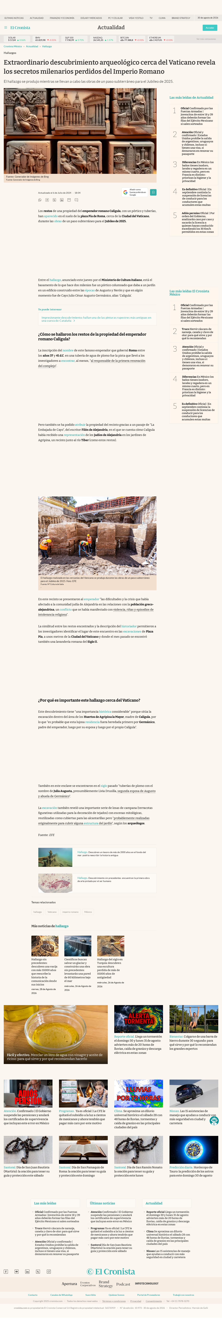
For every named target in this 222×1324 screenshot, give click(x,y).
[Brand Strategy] (106, 1284)
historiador (129, 626)
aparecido (51, 216)
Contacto (32, 1295)
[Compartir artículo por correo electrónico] (69, 200)
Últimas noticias (14, 18)
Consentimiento (154, 1301)
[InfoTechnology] (147, 1284)
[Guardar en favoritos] (153, 192)
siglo (104, 786)
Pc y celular (115, 18)
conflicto (66, 609)
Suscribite (90, 1295)
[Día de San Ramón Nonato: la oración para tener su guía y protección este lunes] (138, 1150)
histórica (105, 711)
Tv (151, 18)
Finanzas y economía (62, 18)
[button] (214, 1120)
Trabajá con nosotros (183, 1295)
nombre (68, 350)
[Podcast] (123, 1284)
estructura (91, 823)
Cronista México (13, 46)
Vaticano (52, 912)
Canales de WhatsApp (61, 1295)
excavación (49, 808)
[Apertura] (69, 1284)
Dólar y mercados (91, 18)
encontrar (68, 361)
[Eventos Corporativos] (88, 1284)
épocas (90, 290)
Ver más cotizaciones (206, 39)
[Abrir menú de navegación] (6, 27)
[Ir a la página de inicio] (20, 27)
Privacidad (135, 1301)
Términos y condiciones (114, 1301)
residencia (92, 722)
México (88, 912)
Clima (162, 18)
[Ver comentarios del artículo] (76, 200)
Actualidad (37, 18)
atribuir (80, 425)
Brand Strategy (181, 18)
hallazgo (47, 46)
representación (74, 435)
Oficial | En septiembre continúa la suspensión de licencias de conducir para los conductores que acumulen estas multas (196, 197)
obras (58, 221)
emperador (91, 599)
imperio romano (70, 912)
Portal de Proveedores (148, 1295)
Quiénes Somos (116, 1295)
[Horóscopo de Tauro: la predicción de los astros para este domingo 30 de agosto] (194, 1150)
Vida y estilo (136, 18)
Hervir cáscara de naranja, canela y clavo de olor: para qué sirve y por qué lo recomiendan (197, 334)
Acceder (210, 27)
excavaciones (132, 631)
